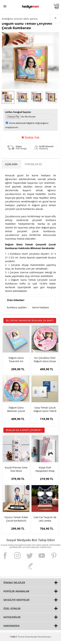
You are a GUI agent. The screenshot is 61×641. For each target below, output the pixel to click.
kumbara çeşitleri (17, 307)
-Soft (12, 636)
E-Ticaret (20, 636)
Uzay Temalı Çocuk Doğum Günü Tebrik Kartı (45, 409)
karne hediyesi (40, 307)
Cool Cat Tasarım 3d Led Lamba (45, 519)
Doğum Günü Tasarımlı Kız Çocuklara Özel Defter (16, 359)
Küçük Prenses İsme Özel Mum (16, 469)
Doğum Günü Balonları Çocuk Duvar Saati (16, 409)
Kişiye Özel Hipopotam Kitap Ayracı (45, 469)
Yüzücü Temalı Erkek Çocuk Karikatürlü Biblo (16, 519)
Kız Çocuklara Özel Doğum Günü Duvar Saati (45, 359)
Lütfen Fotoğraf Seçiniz (17, 112)
